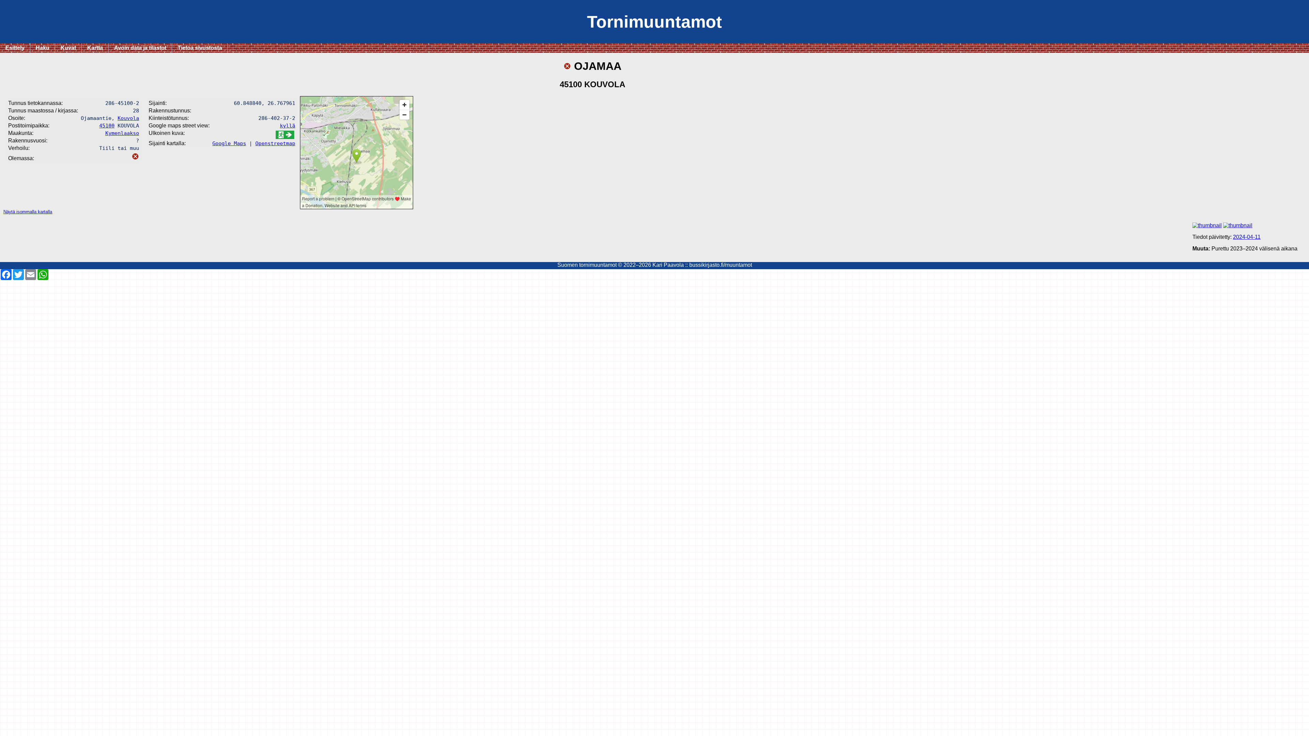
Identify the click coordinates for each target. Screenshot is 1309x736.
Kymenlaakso (122, 133)
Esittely (15, 48)
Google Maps (229, 143)
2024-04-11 (1247, 237)
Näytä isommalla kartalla (27, 211)
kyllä (287, 125)
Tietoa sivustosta (200, 48)
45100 (107, 125)
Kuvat (68, 48)
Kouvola (128, 118)
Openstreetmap (275, 143)
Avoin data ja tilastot (140, 48)
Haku (42, 48)
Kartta (95, 48)
